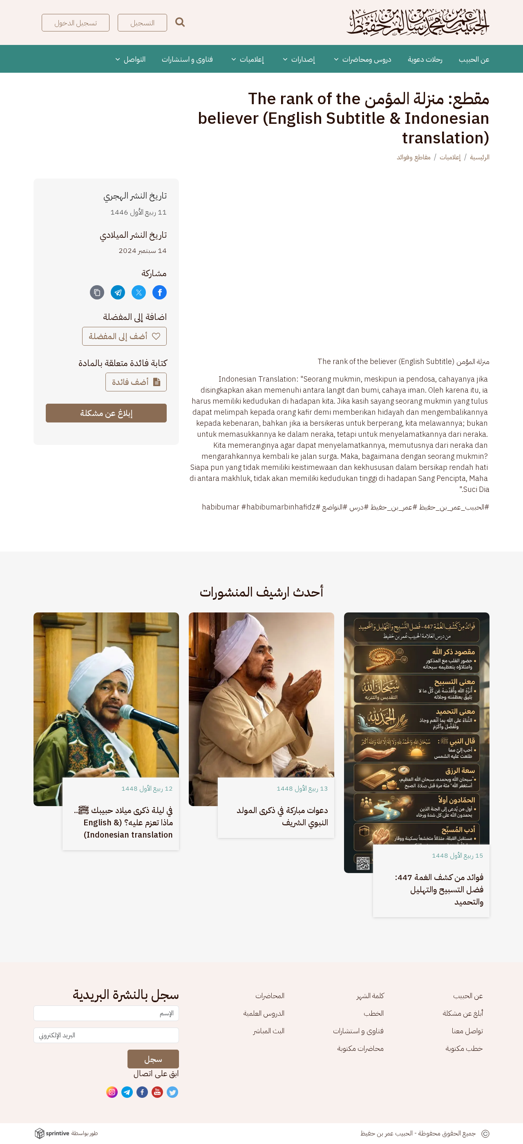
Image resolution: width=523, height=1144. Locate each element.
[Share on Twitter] (139, 292)
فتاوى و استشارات (187, 59)
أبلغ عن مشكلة (463, 1013)
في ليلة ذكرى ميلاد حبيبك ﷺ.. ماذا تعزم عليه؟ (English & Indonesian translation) (123, 822)
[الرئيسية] (417, 22)
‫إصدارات (302, 59)
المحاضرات (269, 995)
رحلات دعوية (425, 59)
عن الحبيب (474, 59)
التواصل (133, 59)
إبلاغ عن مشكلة (106, 413)
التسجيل (142, 22)
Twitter (173, 1092)
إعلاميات (251, 59)
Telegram (127, 1092)
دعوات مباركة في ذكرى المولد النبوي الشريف (282, 816)
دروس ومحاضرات (366, 59)
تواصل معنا (467, 1030)
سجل (153, 1059)
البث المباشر (268, 1030)
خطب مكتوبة (464, 1048)
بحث (180, 22)
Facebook (142, 1092)
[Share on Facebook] (159, 292)
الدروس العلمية (264, 1013)
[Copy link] (97, 292)
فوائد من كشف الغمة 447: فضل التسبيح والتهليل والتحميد (439, 889)
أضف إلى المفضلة (119, 336)
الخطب (374, 1013)
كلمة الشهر (370, 995)
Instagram (112, 1092)
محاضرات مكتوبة (360, 1048)
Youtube (158, 1092)
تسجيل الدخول (75, 22)
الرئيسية (479, 157)
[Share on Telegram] (118, 292)
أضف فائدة (131, 382)
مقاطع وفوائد (414, 157)
